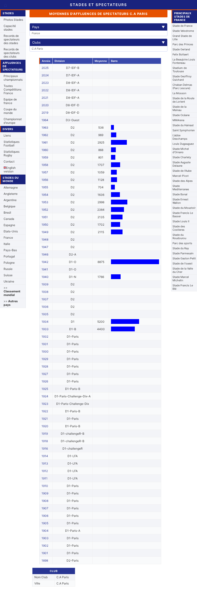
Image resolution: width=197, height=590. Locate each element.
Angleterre (11, 194)
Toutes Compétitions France (12, 89)
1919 (45, 433)
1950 (45, 224)
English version (10, 169)
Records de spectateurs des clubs (11, 52)
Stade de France (182, 25)
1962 (45, 135)
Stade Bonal (179, 194)
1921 (45, 418)
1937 (45, 299)
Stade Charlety (181, 157)
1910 (45, 486)
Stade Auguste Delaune (181, 164)
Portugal (9, 256)
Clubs (98, 42)
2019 (45, 112)
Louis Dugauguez (183, 143)
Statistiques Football (11, 143)
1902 (45, 545)
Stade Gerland (181, 49)
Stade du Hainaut (183, 125)
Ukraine (9, 281)
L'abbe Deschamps (179, 137)
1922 (45, 411)
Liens (7, 135)
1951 (45, 217)
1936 (45, 306)
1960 (45, 150)
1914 (45, 456)
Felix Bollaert (180, 54)
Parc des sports (182, 243)
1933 (45, 329)
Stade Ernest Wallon (180, 201)
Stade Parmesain (182, 253)
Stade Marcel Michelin (180, 278)
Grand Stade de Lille (182, 37)
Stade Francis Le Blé (182, 287)
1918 (45, 441)
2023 (45, 83)
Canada (9, 219)
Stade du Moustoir (184, 208)
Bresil (7, 212)
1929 (45, 359)
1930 (45, 351)
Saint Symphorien (183, 130)
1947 (45, 247)
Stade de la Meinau (179, 108)
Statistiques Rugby (11, 153)
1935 (45, 314)
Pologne (9, 262)
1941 (45, 269)
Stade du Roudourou (179, 236)
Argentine (10, 200)
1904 (45, 530)
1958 (45, 165)
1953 (45, 202)
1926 (45, 381)
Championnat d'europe (13, 121)
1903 (45, 538)
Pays (98, 27)
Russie (8, 269)
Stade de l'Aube (181, 170)
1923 (45, 404)
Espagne (9, 225)
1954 (45, 195)
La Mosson (179, 93)
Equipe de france (10, 101)
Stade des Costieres (178, 228)
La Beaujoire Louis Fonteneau (183, 61)
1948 (45, 239)
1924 (45, 396)
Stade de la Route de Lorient (183, 100)
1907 (45, 508)
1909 (45, 493)
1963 (45, 127)
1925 (45, 389)
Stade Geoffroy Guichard (181, 78)
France (8, 237)
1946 (45, 254)
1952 (45, 209)
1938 (45, 292)
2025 (45, 68)
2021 (45, 97)
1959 (45, 157)
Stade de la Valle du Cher (182, 270)
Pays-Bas (10, 250)
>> (12, 291)
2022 (45, 90)
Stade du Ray (180, 248)
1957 (45, 172)
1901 (45, 553)
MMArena (178, 120)
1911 (45, 478)
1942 (45, 262)
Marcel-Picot (180, 175)
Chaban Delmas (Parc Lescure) (182, 86)
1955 (45, 187)
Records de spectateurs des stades (11, 39)
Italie (7, 244)
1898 (45, 560)
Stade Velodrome (183, 31)
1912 (45, 471)
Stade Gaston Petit (184, 258)
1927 (45, 374)
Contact (9, 161)
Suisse (8, 275)
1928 (45, 366)
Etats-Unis (11, 231)
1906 (45, 516)
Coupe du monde (10, 111)
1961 (45, 142)
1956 (45, 180)
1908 (45, 501)
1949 (45, 232)
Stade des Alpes (182, 181)
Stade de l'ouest (182, 263)
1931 (45, 344)
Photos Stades (13, 19)
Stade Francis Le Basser (182, 214)
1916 (45, 448)
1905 (45, 523)
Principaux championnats (13, 77)
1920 (45, 426)
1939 (45, 284)
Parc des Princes (182, 44)
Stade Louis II (180, 221)
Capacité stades (10, 27)
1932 (45, 336)
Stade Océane (181, 115)
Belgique (9, 206)
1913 (45, 463)
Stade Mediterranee (180, 187)
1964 (45, 120)
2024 (45, 75)
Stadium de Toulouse (179, 69)
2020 (45, 105)
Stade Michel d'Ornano (180, 150)
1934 (45, 321)
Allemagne (11, 187)
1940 (45, 277)
